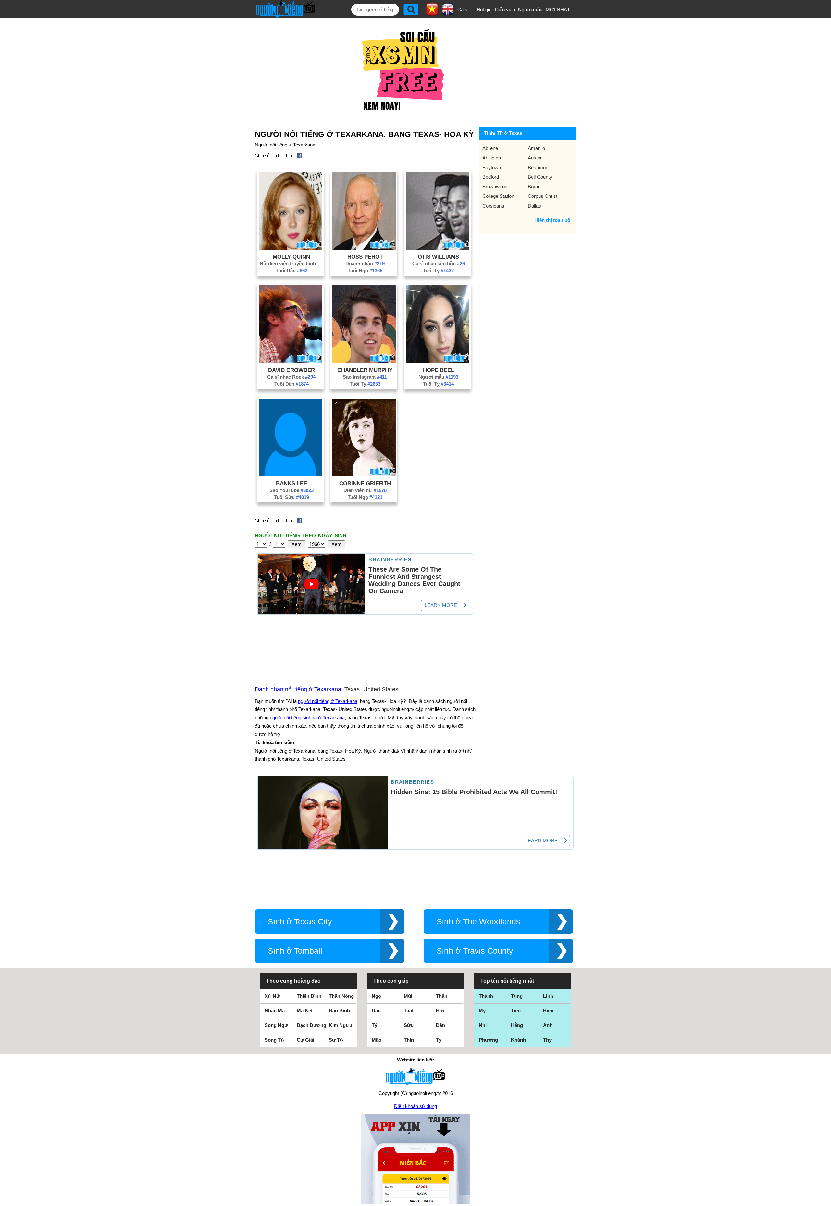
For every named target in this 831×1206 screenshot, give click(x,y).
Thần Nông (341, 996)
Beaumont (539, 167)
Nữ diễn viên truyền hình (291, 263)
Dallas (534, 206)
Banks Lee (291, 483)
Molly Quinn (291, 257)
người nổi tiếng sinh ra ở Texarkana (307, 717)
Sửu (409, 1025)
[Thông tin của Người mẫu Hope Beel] (437, 361)
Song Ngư (276, 1025)
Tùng (517, 996)
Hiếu (548, 1010)
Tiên (516, 1010)
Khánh (518, 1040)
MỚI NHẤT (558, 9)
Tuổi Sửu (291, 497)
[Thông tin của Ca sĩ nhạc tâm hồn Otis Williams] (437, 248)
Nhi (483, 1025)
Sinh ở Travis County (475, 950)
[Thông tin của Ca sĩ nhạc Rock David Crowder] (290, 361)
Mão (376, 1040)
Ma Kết (305, 1010)
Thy (547, 1040)
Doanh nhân (365, 263)
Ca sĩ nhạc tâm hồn (438, 263)
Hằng (517, 1025)
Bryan (534, 186)
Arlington (491, 157)
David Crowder (291, 370)
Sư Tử (336, 1040)
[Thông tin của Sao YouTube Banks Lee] (290, 474)
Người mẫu (530, 9)
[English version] (447, 13)
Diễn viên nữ (365, 490)
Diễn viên (505, 9)
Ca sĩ (463, 9)
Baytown (491, 167)
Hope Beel (438, 370)
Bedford (490, 177)
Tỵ (438, 1040)
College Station (498, 196)
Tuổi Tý (365, 384)
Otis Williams (438, 257)
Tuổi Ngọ (365, 270)
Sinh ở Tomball (295, 950)
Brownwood (494, 186)
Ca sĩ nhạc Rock (291, 377)
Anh (547, 1025)
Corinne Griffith (365, 483)
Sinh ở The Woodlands (478, 921)
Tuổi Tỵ (438, 270)
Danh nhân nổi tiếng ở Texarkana (298, 689)
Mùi (408, 996)
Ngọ (376, 996)
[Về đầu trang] (824, 1199)
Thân (441, 996)
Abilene (490, 148)
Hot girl (484, 9)
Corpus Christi (543, 196)
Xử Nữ (272, 996)
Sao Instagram (365, 377)
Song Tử (274, 1040)
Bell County (540, 177)
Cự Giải (305, 1040)
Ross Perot (365, 257)
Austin (534, 157)
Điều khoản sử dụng (415, 1106)
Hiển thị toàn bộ (552, 220)
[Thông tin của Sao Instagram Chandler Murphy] (364, 361)
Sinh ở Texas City (300, 921)
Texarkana (304, 144)
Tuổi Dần (291, 384)
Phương (488, 1040)
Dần (440, 1025)
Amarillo (536, 148)
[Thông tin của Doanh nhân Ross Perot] (364, 248)
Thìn (409, 1040)
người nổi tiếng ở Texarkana (327, 701)
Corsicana (493, 206)
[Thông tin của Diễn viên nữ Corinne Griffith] (364, 474)
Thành (486, 996)
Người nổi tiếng (271, 144)
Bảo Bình (339, 1010)
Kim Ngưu (340, 1025)
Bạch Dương (311, 1025)
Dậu (376, 1010)
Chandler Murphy (364, 370)
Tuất (409, 1010)
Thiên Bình (309, 996)
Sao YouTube (291, 490)
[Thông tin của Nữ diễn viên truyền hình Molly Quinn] (290, 248)
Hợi (440, 1010)
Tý (374, 1025)
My (482, 1010)
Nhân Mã (275, 1010)
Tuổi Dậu (291, 270)
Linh (548, 996)
